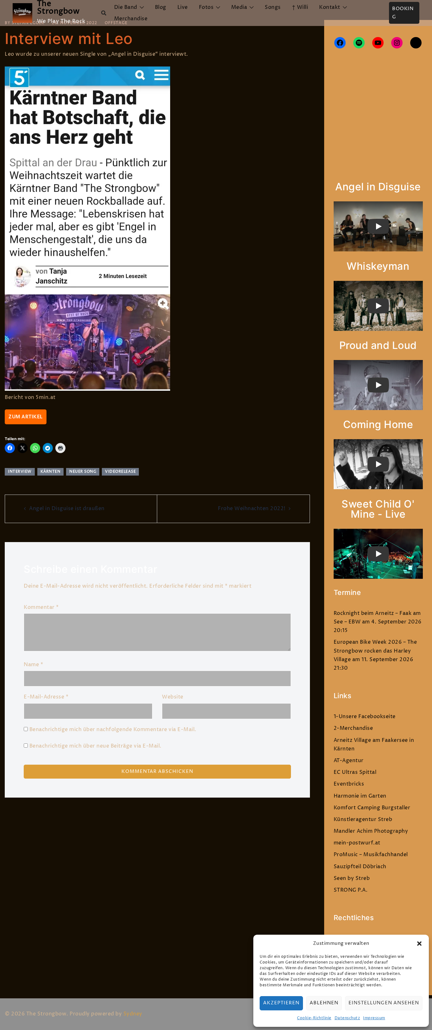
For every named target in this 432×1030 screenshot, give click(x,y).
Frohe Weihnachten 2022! (252, 508)
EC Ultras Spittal (355, 772)
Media (239, 7)
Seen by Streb (352, 878)
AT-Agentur (349, 760)
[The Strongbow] (22, 13)
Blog (160, 7)
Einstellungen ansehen (384, 1003)
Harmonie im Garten (360, 796)
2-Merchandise (353, 728)
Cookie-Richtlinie (314, 1018)
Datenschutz (347, 1018)
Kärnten (50, 471)
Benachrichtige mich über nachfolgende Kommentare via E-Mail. (112, 729)
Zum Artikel (26, 417)
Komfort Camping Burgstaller (372, 807)
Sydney (132, 1013)
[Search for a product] (103, 13)
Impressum (374, 1018)
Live (182, 7)
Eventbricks (349, 783)
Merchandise (131, 18)
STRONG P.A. (351, 890)
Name (33, 664)
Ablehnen (324, 1003)
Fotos (206, 7)
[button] (419, 943)
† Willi (300, 7)
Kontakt (329, 7)
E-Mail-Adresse (46, 696)
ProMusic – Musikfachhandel (371, 854)
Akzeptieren (281, 1003)
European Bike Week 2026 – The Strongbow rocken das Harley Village (375, 651)
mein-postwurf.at (357, 842)
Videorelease (120, 471)
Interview (20, 471)
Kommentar (41, 607)
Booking (402, 12)
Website (172, 696)
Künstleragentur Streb (363, 819)
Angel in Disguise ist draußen (67, 508)
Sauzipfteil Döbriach (360, 866)
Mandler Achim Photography (371, 831)
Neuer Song (82, 471)
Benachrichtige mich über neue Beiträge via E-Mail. (95, 745)
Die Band (125, 7)
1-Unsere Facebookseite (365, 716)
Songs (273, 7)
